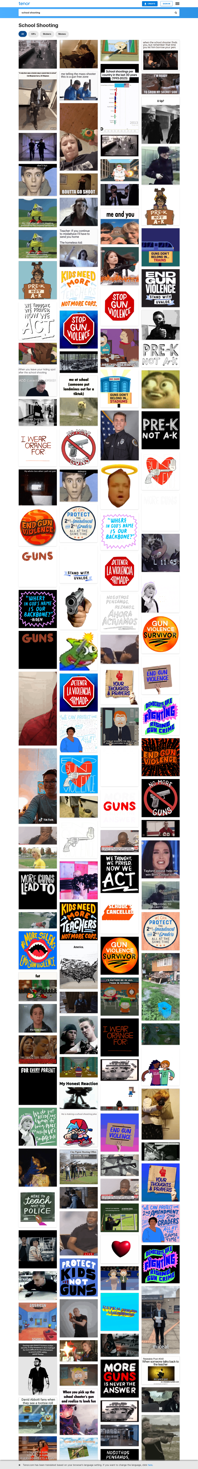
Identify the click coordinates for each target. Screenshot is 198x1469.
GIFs (33, 34)
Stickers (47, 34)
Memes (62, 34)
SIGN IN (166, 3)
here (150, 1465)
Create (151, 3)
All (22, 34)
